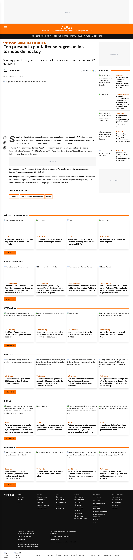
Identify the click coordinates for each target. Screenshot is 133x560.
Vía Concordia (79, 516)
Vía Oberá (77, 505)
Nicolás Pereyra (14, 70)
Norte (65, 36)
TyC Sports (92, 555)
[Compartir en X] (5, 148)
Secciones (98, 36)
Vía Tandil (40, 502)
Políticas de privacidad (26, 534)
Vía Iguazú (77, 502)
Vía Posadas (78, 497)
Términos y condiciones (26, 531)
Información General (100, 511)
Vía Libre (115, 505)
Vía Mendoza (60, 508)
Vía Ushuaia (97, 497)
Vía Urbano (116, 497)
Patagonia (88, 36)
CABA (19, 502)
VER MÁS (9, 253)
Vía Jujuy (59, 497)
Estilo (95, 519)
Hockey (49, 196)
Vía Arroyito (41, 500)
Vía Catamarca (61, 502)
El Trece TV (51, 555)
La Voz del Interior (104, 555)
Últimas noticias (99, 503)
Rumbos (115, 508)
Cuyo (80, 36)
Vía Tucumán (60, 500)
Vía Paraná (78, 513)
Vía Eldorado (79, 500)
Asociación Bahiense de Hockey (32, 43)
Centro (57, 36)
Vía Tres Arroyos (43, 505)
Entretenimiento (99, 514)
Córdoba (40, 36)
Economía (96, 508)
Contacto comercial (25, 536)
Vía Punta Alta (9, 43)
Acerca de (21, 539)
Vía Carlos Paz (42, 497)
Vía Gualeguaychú (80, 519)
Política (96, 506)
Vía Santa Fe (78, 508)
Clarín (38, 555)
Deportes (96, 517)
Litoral (73, 36)
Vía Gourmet (116, 502)
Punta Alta (14, 196)
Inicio (32, 36)
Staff (20, 542)
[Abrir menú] (22, 27)
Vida (94, 522)
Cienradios (81, 555)
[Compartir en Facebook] (5, 138)
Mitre (60, 555)
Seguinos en (87, 70)
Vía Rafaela (78, 510)
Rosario (49, 36)
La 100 (66, 555)
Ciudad (72, 555)
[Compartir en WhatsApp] (5, 143)
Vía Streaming (117, 500)
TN (44, 555)
